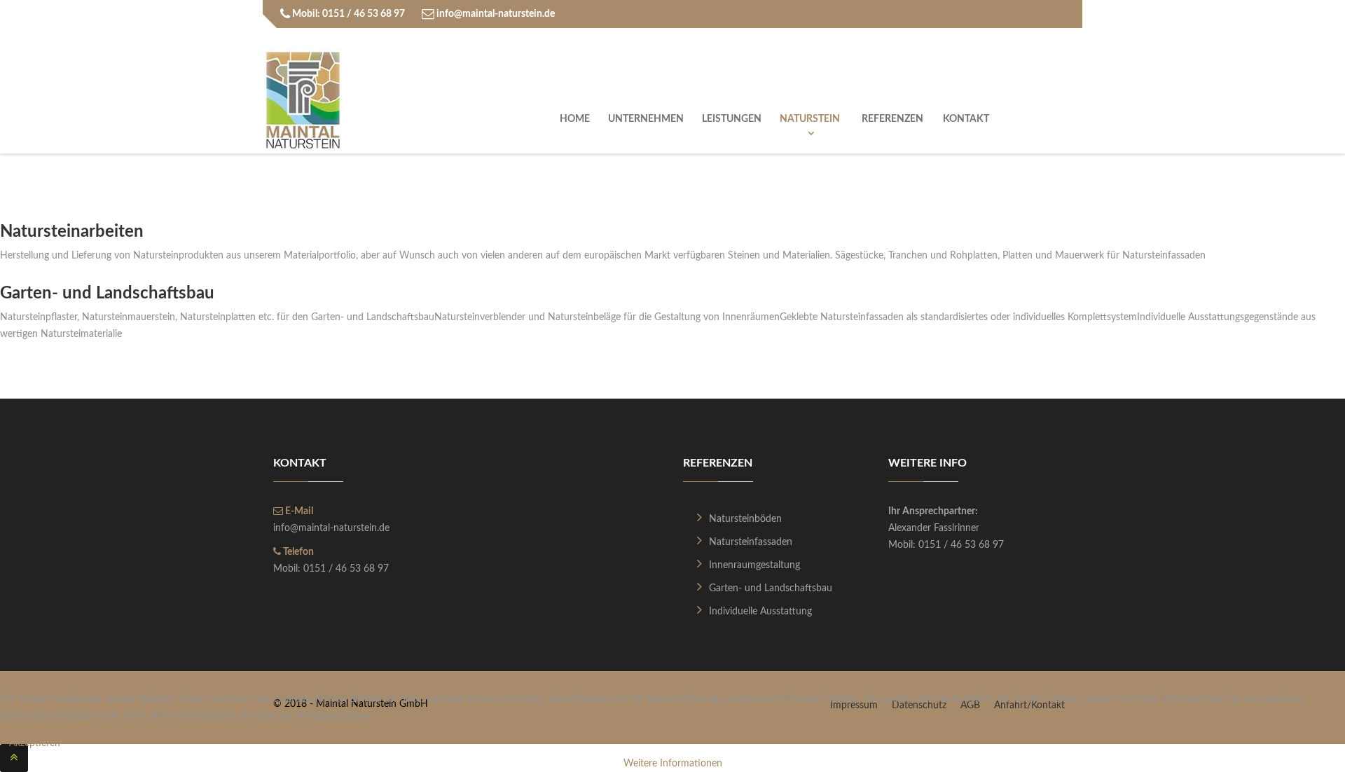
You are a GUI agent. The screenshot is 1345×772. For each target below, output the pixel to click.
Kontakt (966, 119)
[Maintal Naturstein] (303, 100)
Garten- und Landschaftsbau (770, 588)
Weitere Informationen (672, 763)
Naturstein (811, 119)
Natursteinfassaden (750, 542)
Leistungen (731, 119)
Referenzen (892, 119)
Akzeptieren (34, 743)
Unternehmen (646, 119)
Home (575, 119)
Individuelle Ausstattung (760, 611)
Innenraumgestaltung (754, 565)
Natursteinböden (745, 519)
